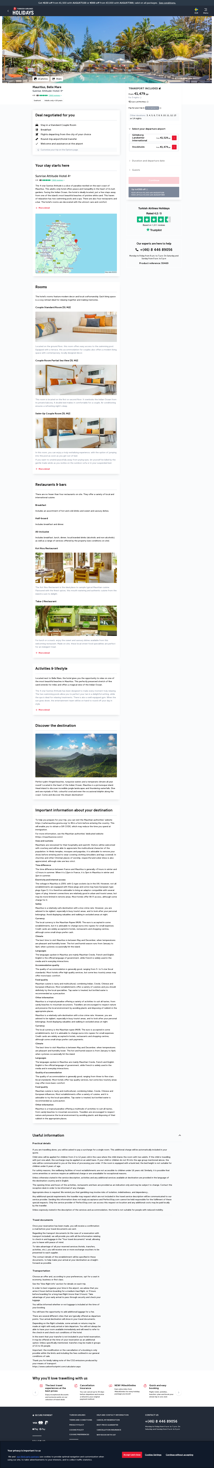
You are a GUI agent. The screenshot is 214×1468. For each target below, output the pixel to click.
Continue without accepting (179, 1454)
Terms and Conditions (80, 1420)
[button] (8, 11)
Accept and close (132, 1454)
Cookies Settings (153, 1454)
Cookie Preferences (79, 1434)
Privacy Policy (76, 1425)
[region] (107, 1454)
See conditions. (167, 2)
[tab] (154, 128)
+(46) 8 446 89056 (156, 250)
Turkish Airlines (77, 1415)
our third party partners (28, 1456)
